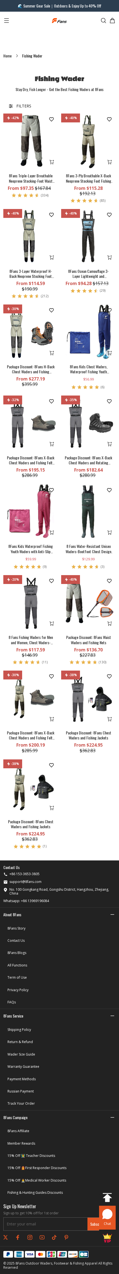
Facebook (17, 1237)
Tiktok (54, 1237)
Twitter (5, 1237)
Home (7, 55)
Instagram (29, 1237)
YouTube (42, 1237)
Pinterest (66, 1237)
